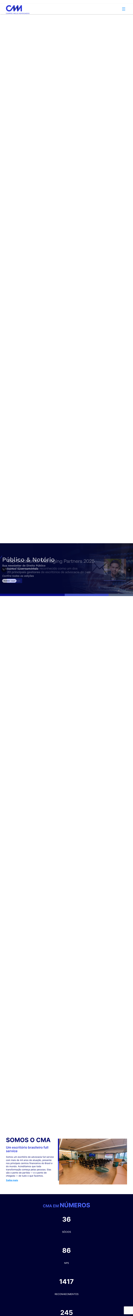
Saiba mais (12, 1180)
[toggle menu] (123, 5)
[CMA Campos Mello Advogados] (17, 5)
